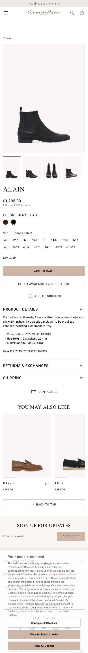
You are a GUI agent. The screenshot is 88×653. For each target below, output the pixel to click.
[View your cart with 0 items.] (82, 13)
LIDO (59, 483)
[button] (12, 168)
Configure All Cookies (44, 623)
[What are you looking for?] (72, 13)
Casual (9, 37)
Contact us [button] (47, 391)
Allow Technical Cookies (44, 634)
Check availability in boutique (44, 284)
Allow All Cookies (44, 645)
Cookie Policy (28, 596)
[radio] (5, 222)
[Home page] (44, 13)
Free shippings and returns (44, 3)
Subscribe (71, 536)
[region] (44, 601)
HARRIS (9, 483)
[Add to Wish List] (47, 484)
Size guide (9, 257)
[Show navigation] (6, 13)
